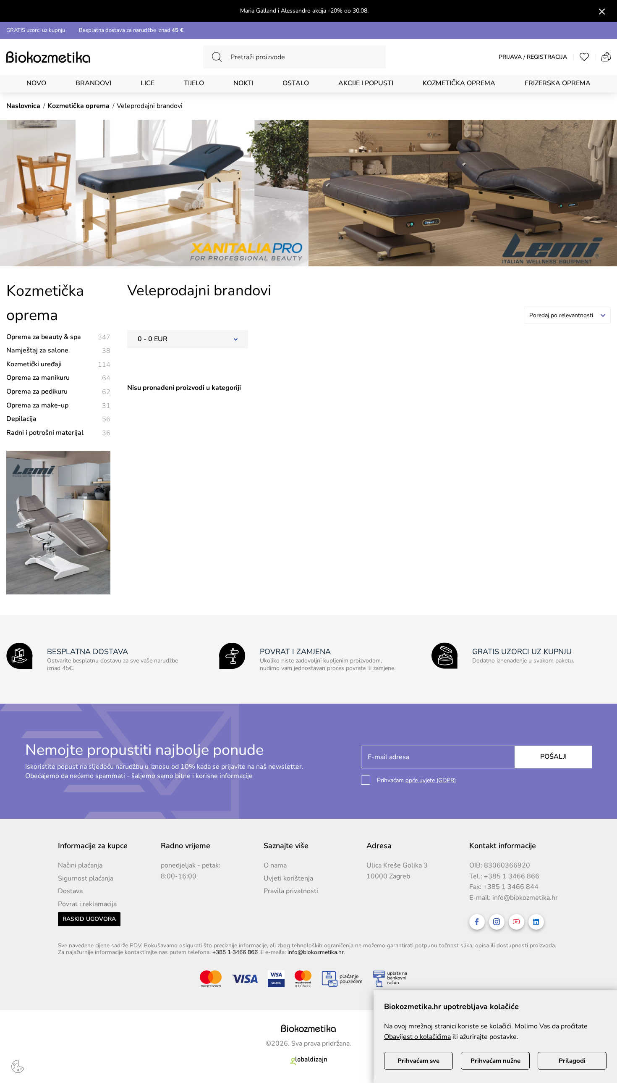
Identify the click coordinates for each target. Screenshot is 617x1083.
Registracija (547, 57)
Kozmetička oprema (459, 83)
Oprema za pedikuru (58, 392)
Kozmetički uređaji (58, 364)
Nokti (243, 83)
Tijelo (194, 83)
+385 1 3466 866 (511, 876)
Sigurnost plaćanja (85, 878)
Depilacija (58, 419)
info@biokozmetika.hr (525, 897)
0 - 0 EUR (152, 339)
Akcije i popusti (365, 83)
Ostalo (295, 83)
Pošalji (553, 756)
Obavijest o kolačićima (417, 1036)
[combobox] (567, 315)
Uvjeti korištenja (288, 878)
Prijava (510, 57)
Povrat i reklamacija (87, 904)
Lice (147, 83)
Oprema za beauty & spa (58, 337)
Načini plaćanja (80, 865)
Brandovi (93, 83)
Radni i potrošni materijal (58, 433)
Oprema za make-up (58, 405)
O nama (275, 865)
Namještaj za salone (58, 350)
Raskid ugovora (89, 919)
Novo (36, 83)
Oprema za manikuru (58, 378)
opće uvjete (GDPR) (430, 780)
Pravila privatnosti (291, 891)
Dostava (70, 891)
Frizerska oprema (558, 83)
